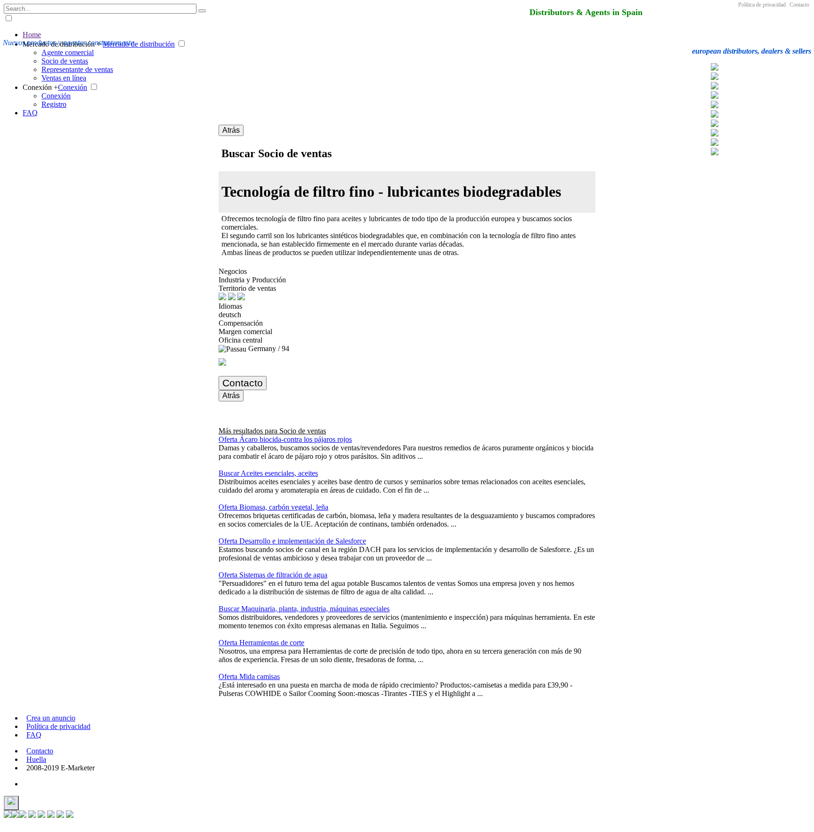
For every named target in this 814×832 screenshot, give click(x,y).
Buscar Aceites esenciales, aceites (268, 473)
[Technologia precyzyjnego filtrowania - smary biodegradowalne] (714, 77)
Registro (53, 104)
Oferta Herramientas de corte (261, 643)
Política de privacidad (762, 4)
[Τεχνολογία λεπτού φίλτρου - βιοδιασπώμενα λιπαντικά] (714, 115)
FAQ (30, 113)
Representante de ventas (77, 69)
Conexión (72, 87)
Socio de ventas (64, 61)
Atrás (231, 130)
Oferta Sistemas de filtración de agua (273, 575)
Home (32, 35)
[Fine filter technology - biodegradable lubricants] (714, 134)
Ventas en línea (63, 78)
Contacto (799, 4)
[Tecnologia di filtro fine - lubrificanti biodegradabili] (714, 96)
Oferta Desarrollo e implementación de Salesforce (292, 541)
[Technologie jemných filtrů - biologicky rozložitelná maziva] (714, 87)
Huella (36, 759)
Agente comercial (67, 52)
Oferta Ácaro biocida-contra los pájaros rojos (285, 439)
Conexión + (40, 87)
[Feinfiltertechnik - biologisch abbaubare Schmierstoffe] (714, 68)
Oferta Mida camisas (249, 676)
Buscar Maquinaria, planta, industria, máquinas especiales (304, 609)
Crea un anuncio (50, 718)
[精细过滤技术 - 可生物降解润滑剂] (714, 124)
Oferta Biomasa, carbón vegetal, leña (273, 507)
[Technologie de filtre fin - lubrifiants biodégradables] (714, 106)
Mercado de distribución (139, 44)
